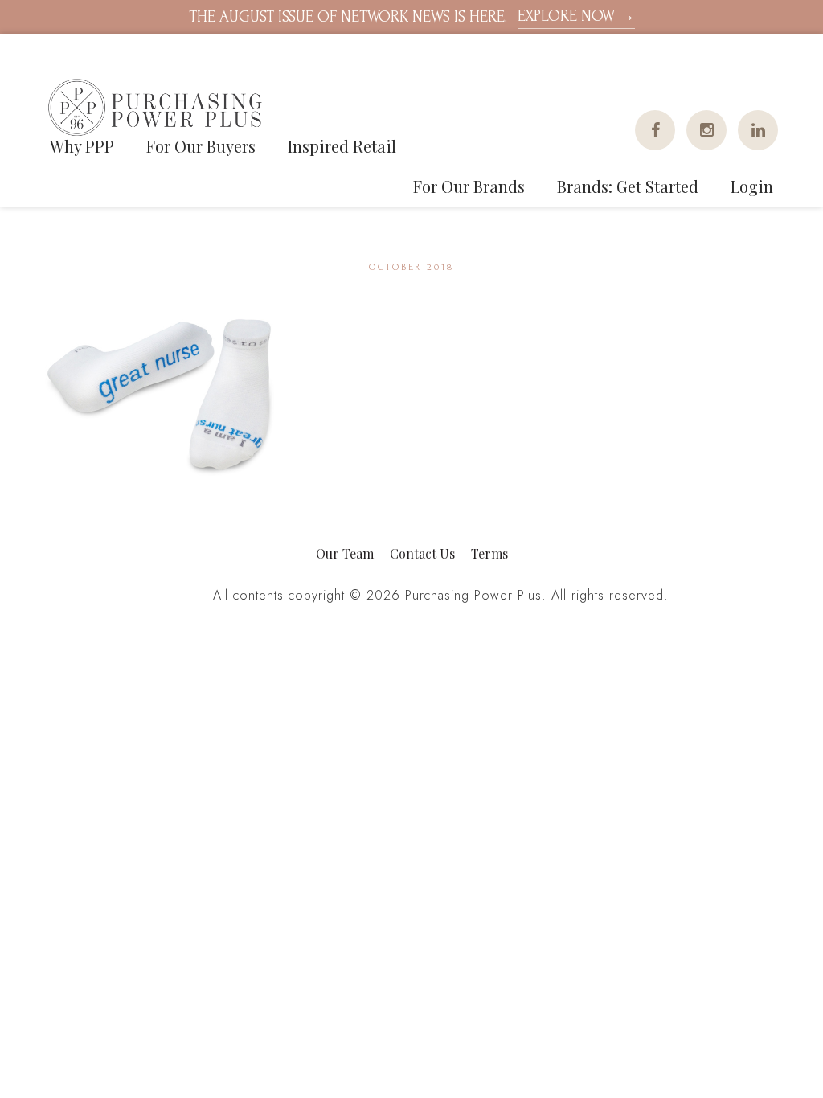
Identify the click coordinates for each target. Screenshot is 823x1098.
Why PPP (82, 146)
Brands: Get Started (627, 186)
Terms (489, 553)
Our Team (345, 553)
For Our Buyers (201, 146)
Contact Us (422, 553)
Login (752, 186)
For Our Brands (469, 186)
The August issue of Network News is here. (412, 16)
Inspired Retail (342, 146)
